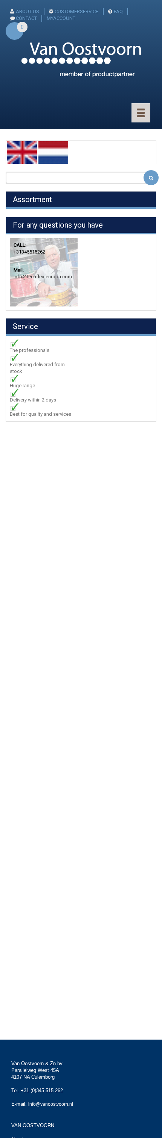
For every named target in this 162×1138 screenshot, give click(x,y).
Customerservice (76, 11)
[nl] (53, 151)
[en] (22, 151)
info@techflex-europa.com (43, 276)
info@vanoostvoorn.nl (50, 1104)
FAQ (118, 11)
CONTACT (26, 18)
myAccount (61, 18)
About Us (27, 11)
